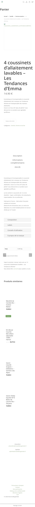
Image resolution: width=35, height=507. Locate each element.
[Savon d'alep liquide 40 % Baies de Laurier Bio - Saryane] (11, 386)
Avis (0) (17, 167)
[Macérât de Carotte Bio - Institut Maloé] (11, 291)
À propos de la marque (16, 236)
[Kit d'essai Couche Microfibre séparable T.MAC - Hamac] (11, 320)
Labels (10, 225)
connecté (15, 269)
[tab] (17, 156)
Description (17, 156)
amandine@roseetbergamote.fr (18, 446)
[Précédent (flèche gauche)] (5, 255)
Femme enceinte (19, 16)
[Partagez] (29, 2)
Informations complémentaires (17, 161)
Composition (12, 220)
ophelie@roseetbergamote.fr (17, 451)
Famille (11, 16)
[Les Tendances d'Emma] (10, 135)
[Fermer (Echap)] (33, 2)
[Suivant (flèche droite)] (30, 255)
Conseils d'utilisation (15, 230)
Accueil (5, 16)
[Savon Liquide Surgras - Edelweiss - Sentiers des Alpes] (11, 353)
